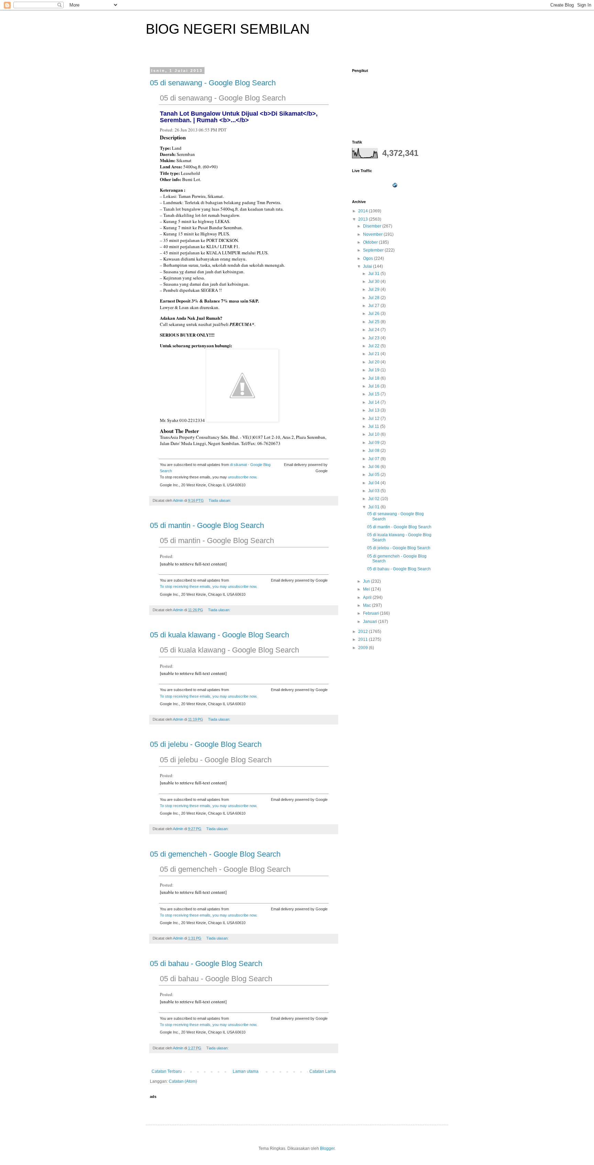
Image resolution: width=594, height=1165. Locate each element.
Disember (372, 226)
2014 (363, 211)
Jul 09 (374, 442)
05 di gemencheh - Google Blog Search (215, 854)
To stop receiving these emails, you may (194, 586)
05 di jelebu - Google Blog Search (206, 744)
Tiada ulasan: (220, 500)
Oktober (371, 242)
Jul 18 (374, 378)
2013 (363, 219)
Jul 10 (374, 434)
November (373, 234)
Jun (367, 581)
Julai (368, 266)
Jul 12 (374, 418)
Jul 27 (374, 305)
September (374, 250)
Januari (370, 621)
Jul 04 (374, 482)
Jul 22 (374, 345)
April (368, 597)
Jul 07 (374, 458)
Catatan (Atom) (183, 1081)
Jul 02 (374, 498)
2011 (363, 639)
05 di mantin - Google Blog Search (207, 525)
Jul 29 (374, 289)
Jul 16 (374, 386)
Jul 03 (374, 490)
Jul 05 (374, 474)
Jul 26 (374, 313)
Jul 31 (374, 273)
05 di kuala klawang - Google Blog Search (219, 635)
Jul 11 (374, 426)
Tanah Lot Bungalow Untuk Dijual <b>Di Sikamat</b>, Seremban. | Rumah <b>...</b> (239, 117)
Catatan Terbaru (167, 1071)
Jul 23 (374, 338)
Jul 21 (374, 353)
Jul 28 (374, 297)
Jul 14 (374, 402)
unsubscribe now (242, 477)
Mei (367, 589)
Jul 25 (374, 321)
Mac (367, 605)
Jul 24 (374, 329)
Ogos (368, 258)
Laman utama (245, 1071)
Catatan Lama (322, 1071)
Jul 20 (374, 362)
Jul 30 (374, 281)
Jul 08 (374, 450)
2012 (363, 631)
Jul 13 (374, 410)
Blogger (327, 1148)
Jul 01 (374, 507)
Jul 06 (374, 466)
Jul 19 (374, 370)
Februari (371, 613)
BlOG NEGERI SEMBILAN (228, 28)
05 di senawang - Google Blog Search (213, 82)
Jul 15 (374, 394)
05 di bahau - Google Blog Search (206, 963)
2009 (363, 647)
